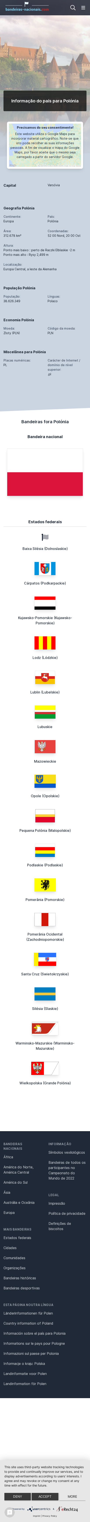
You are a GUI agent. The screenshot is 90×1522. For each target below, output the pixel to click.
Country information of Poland (28, 1323)
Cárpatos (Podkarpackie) (45, 583)
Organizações (14, 1268)
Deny (17, 1496)
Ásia (6, 1192)
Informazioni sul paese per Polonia (31, 1353)
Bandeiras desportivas (21, 1288)
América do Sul (15, 1182)
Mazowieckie (45, 761)
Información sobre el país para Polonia (34, 1333)
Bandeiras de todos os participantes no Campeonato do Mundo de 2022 (67, 1170)
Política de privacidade (66, 1213)
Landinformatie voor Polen (25, 1373)
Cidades (10, 1248)
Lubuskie (45, 727)
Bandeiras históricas (19, 1278)
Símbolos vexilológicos (66, 1152)
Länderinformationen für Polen (28, 1313)
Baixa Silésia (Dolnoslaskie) (45, 548)
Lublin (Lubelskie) (45, 692)
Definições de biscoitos (59, 1226)
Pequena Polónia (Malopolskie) (45, 830)
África (8, 1157)
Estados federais (17, 1238)
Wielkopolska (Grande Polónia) (45, 1083)
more (72, 1496)
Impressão (56, 1203)
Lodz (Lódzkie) (45, 657)
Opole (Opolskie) (45, 796)
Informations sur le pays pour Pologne (34, 1343)
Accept (45, 1496)
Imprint (36, 1516)
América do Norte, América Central (18, 1169)
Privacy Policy (49, 1516)
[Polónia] (45, 472)
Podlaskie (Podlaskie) (45, 865)
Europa (9, 1212)
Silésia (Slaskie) (45, 1008)
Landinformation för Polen (24, 1384)
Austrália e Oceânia (19, 1202)
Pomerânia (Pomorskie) (45, 899)
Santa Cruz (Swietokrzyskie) (45, 974)
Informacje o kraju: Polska (24, 1363)
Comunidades (14, 1258)
